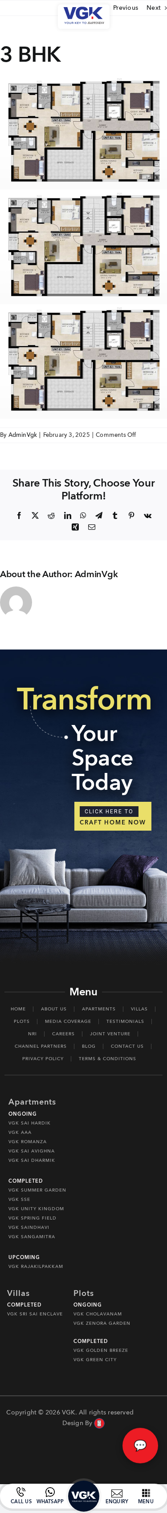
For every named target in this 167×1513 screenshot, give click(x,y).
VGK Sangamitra (31, 1237)
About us (54, 1009)
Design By (77, 1423)
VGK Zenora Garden (101, 1323)
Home (18, 1009)
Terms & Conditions (107, 1059)
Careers (63, 1034)
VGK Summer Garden (37, 1190)
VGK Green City (95, 1360)
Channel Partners (41, 1046)
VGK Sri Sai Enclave (35, 1314)
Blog (89, 1046)
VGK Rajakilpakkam (35, 1266)
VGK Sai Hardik (29, 1123)
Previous (125, 8)
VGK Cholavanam (97, 1314)
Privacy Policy (43, 1059)
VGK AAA (20, 1132)
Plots (22, 1021)
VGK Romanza (27, 1142)
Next (154, 8)
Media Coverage (68, 1021)
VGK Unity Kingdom (36, 1209)
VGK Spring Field (32, 1218)
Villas (139, 1009)
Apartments (99, 1009)
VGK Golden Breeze (100, 1350)
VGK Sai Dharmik (31, 1160)
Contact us (127, 1046)
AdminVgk (22, 435)
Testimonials (125, 1021)
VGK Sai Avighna (31, 1151)
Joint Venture (110, 1034)
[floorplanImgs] (83, 78)
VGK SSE (19, 1199)
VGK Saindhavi (28, 1227)
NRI (32, 1034)
